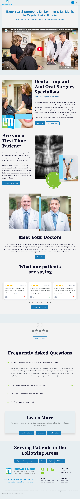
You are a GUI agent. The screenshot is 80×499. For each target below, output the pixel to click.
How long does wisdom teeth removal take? (27, 394)
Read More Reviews (40, 307)
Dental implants (21, 19)
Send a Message (64, 482)
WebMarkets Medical (19, 493)
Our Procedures (53, 123)
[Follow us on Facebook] (47, 469)
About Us (40, 123)
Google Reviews (40, 338)
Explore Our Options (11, 183)
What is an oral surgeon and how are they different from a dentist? (35, 363)
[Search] (72, 2)
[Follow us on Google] (52, 469)
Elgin (50, 461)
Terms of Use (53, 490)
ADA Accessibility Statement (62, 491)
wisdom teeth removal (36, 19)
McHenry (60, 461)
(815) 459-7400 (64, 480)
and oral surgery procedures (54, 19)
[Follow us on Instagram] (42, 469)
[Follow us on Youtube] (42, 473)
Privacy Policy (44, 490)
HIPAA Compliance (73, 490)
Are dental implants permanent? (22, 402)
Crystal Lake (21, 461)
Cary (42, 461)
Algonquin (33, 461)
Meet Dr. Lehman (26, 433)
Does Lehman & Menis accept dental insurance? (28, 385)
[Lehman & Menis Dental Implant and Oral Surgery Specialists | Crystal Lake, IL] (7, 2)
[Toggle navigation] (76, 2)
